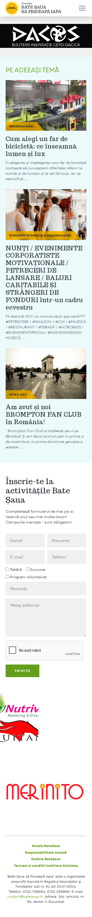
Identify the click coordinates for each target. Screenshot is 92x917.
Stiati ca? (18, 394)
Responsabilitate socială (46, 852)
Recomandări (21, 126)
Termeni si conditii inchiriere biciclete (46, 865)
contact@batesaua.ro (25, 896)
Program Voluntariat (28, 576)
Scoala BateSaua (46, 845)
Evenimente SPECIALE (27, 235)
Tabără (16, 569)
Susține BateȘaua (46, 859)
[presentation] (44, 651)
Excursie (37, 569)
